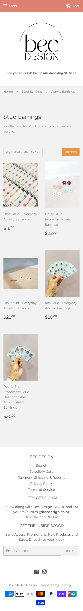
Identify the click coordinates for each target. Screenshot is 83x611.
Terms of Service (41, 490)
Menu (13, 6)
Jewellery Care (41, 471)
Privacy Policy (41, 484)
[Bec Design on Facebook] (36, 572)
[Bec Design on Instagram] (44, 572)
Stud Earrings (32, 91)
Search (41, 465)
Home (8, 91)
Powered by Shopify (56, 585)
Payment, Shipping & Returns (41, 477)
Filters (71, 152)
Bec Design (28, 585)
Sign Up (71, 551)
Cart (76, 6)
